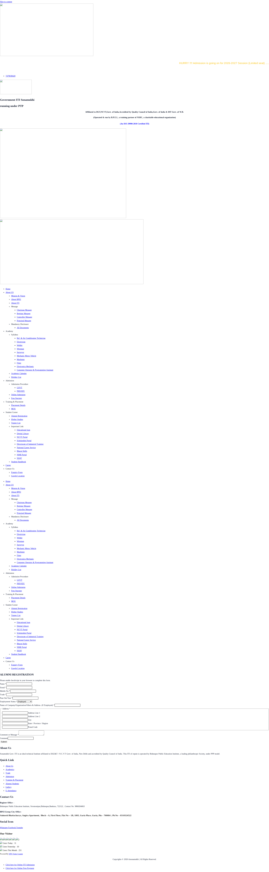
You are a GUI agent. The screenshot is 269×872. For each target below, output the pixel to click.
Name (3, 684)
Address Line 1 (34, 713)
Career (8, 465)
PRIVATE (21, 391)
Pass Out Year (6, 698)
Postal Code (32, 727)
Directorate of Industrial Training (30, 444)
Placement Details (18, 405)
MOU (13, 409)
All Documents (23, 328)
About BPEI (16, 299)
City (29, 720)
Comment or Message (9, 735)
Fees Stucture (16, 398)
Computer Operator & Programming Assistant (35, 370)
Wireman (20, 349)
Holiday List (16, 377)
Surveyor (20, 352)
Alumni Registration (19, 416)
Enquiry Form (17, 472)
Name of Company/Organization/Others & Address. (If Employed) (27, 705)
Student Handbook (18, 462)
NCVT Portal (22, 437)
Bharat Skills (22, 451)
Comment (4, 738)
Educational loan (23, 430)
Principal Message (24, 321)
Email (3, 688)
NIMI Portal (22, 455)
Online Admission (18, 395)
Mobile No (5, 691)
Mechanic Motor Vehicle (26, 356)
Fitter (19, 363)
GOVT (19, 388)
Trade (3, 695)
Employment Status (8, 702)
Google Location (18, 476)
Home (8, 289)
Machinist (21, 359)
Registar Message (23, 314)
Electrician (21, 342)
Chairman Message (24, 310)
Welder (19, 345)
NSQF (19, 458)
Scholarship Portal (24, 441)
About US (10, 292)
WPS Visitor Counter (16, 854)
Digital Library (23, 434)
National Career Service (26, 448)
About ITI (15, 303)
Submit (4, 742)
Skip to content (6, 2)
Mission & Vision (18, 296)
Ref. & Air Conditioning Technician (31, 338)
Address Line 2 (34, 716)
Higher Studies (17, 419)
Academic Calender (19, 373)
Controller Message (24, 317)
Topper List (15, 423)
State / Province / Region (38, 723)
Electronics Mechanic (25, 366)
